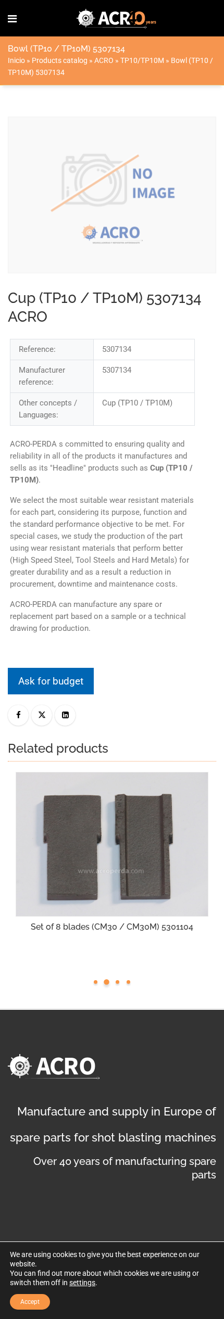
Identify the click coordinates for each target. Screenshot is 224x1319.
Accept (30, 1301)
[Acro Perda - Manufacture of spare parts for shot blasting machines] (117, 18)
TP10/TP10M (142, 60)
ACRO (104, 60)
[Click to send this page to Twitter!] (41, 715)
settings (82, 1282)
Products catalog (60, 60)
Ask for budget (50, 681)
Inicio (16, 60)
